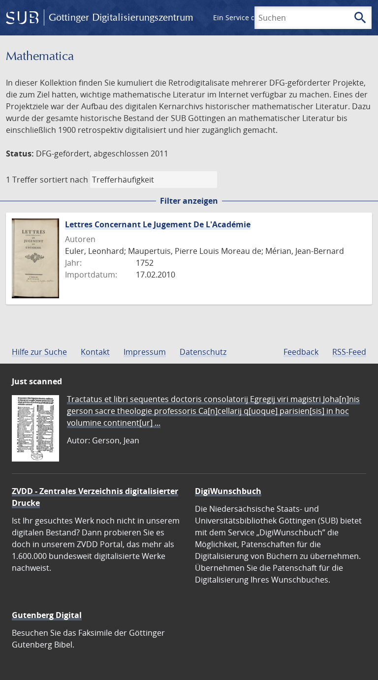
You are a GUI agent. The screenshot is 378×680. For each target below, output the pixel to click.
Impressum (145, 351)
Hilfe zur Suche (39, 351)
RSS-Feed (349, 351)
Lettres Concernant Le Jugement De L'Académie (158, 224)
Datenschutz (203, 351)
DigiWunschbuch (228, 491)
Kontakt (95, 351)
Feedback (301, 351)
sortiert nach (64, 179)
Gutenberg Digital (47, 615)
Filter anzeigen (189, 200)
